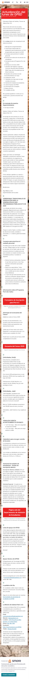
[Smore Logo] (6, 2)
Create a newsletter (9, 674)
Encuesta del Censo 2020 (14, 346)
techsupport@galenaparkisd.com (13, 577)
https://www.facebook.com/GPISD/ (12, 627)
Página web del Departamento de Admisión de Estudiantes (14, 512)
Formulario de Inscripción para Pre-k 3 (14, 301)
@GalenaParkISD (12, 629)
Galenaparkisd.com (13, 618)
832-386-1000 (11, 623)
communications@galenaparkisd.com (13, 616)
